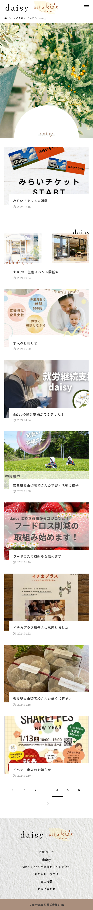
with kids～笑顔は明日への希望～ (46, 866)
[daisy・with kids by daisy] (31, 6)
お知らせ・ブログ (46, 874)
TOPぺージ (46, 851)
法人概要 (46, 881)
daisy (46, 859)
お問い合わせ (46, 888)
